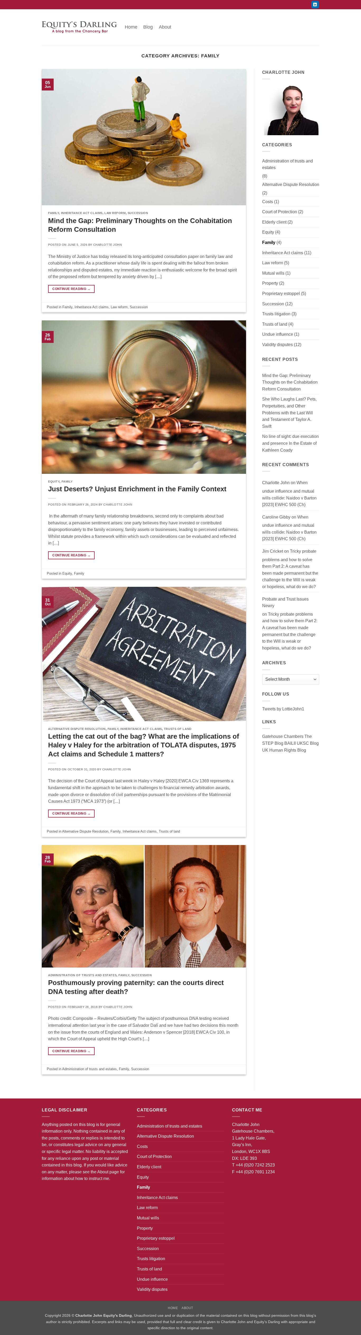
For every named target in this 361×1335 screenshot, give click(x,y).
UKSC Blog (308, 743)
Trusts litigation (276, 314)
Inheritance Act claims (82, 213)
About (165, 27)
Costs (267, 201)
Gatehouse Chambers (282, 736)
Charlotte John (107, 244)
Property (270, 283)
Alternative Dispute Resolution (77, 728)
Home (131, 27)
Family (53, 213)
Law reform (115, 213)
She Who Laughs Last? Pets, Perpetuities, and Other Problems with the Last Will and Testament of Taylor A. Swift (289, 412)
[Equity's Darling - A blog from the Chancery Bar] (79, 27)
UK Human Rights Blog (284, 750)
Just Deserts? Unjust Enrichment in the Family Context (137, 489)
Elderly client (274, 222)
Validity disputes (277, 344)
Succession (138, 213)
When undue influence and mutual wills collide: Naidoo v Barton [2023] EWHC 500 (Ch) (289, 493)
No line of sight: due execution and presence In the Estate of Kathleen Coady (290, 443)
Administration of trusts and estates (82, 975)
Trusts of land (178, 728)
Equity (53, 481)
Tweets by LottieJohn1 (283, 709)
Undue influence (277, 334)
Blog (148, 27)
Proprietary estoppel (281, 293)
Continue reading (71, 289)
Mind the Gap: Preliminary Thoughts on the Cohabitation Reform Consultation (290, 382)
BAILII (290, 743)
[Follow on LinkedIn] (315, 5)
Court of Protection (279, 212)
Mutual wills (273, 273)
